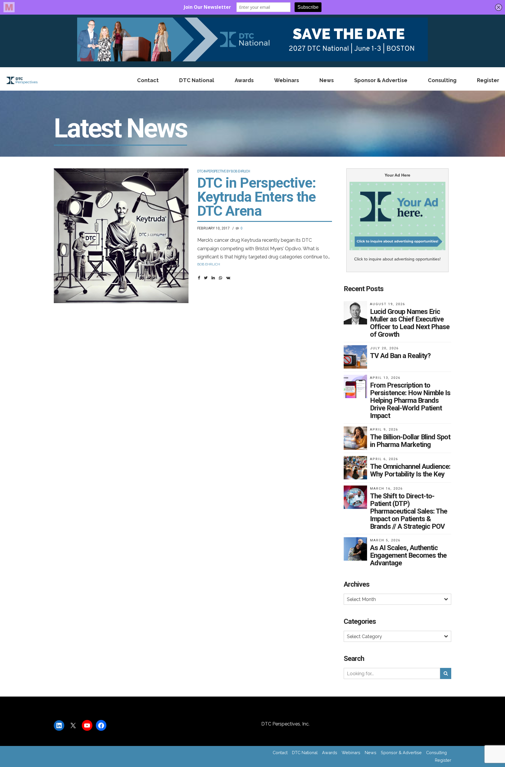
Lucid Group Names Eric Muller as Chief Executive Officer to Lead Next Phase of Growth (409, 323)
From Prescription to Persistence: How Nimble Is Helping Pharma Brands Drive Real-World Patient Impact (410, 400)
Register (488, 80)
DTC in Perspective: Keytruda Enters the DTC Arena (256, 197)
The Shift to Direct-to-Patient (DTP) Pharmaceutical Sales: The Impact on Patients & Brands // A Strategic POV (408, 511)
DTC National (196, 80)
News (326, 80)
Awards (244, 80)
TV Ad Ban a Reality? (400, 356)
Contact (148, 80)
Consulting (442, 80)
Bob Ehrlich (208, 264)
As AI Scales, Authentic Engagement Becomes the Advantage (408, 555)
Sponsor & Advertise (380, 80)
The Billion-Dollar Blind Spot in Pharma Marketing (410, 441)
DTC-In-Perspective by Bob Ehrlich (223, 171)
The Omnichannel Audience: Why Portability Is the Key (410, 470)
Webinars (286, 80)
